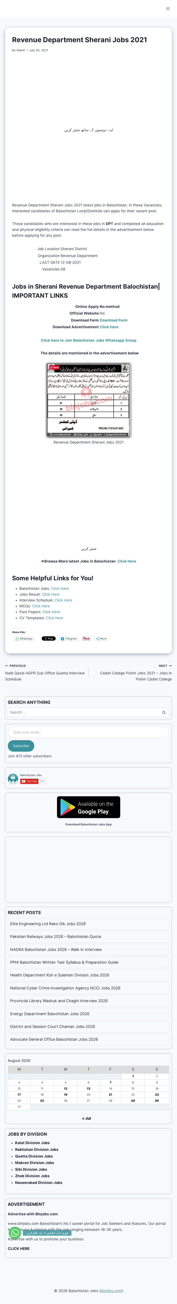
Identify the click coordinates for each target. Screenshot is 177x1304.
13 (88, 1088)
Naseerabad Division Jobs (38, 1182)
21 (110, 1094)
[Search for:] (88, 712)
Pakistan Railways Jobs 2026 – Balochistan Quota (55, 936)
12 (65, 1088)
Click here (54, 618)
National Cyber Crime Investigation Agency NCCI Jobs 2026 (65, 988)
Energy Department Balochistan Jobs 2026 (49, 1013)
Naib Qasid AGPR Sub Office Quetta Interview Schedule (45, 672)
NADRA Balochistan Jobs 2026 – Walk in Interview (56, 949)
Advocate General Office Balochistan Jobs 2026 (54, 1039)
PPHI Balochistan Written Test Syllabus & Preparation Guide (64, 962)
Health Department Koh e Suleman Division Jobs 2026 (59, 975)
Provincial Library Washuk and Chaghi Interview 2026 (59, 1001)
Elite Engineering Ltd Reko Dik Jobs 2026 (48, 923)
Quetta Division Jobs (34, 1156)
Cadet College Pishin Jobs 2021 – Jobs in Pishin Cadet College (136, 672)
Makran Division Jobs (34, 1163)
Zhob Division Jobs (32, 1176)
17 (19, 1094)
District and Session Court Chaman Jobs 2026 (52, 1026)
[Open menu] (168, 8)
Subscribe (21, 746)
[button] (15, 1233)
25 (42, 1100)
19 (65, 1094)
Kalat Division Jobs (32, 1143)
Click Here (60, 588)
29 (133, 1100)
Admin (20, 50)
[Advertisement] (88, 89)
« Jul (86, 1118)
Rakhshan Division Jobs (36, 1149)
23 (157, 1094)
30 (157, 1100)
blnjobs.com (111, 1291)
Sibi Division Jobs (31, 1169)
